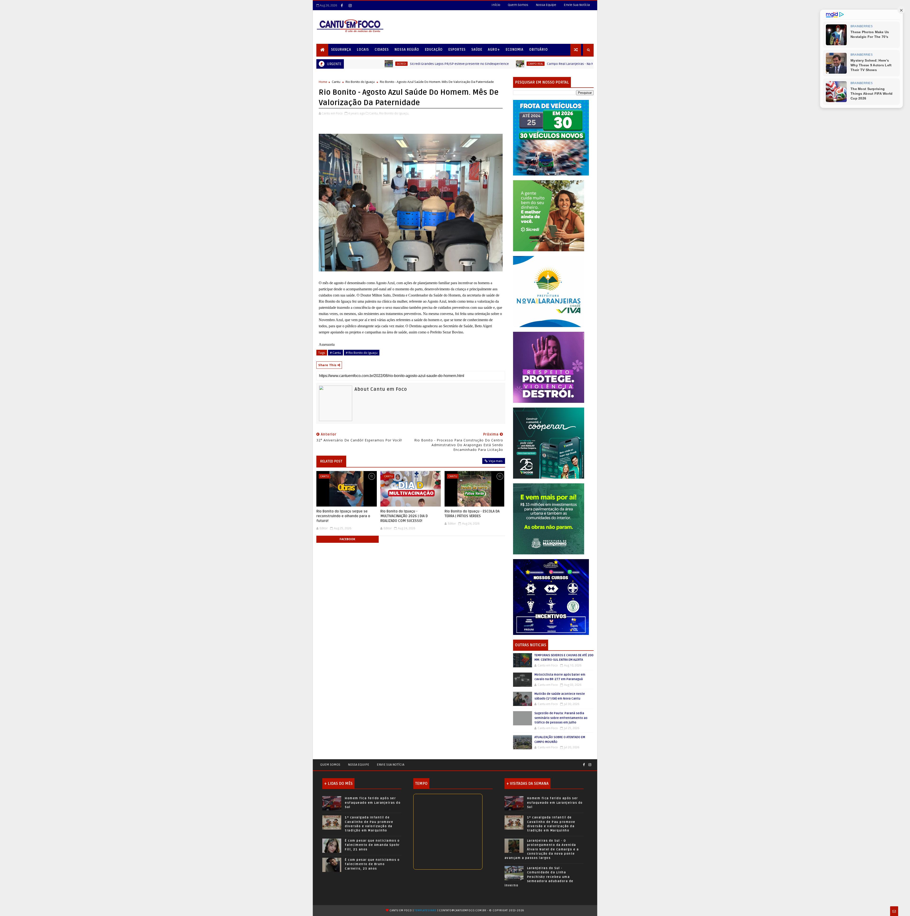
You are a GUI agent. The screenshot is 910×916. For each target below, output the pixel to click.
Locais (363, 50)
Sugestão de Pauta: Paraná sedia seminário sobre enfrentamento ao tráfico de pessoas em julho (560, 717)
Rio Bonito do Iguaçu (360, 82)
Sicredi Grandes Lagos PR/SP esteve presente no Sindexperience (368, 64)
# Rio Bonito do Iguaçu (362, 352)
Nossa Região (407, 50)
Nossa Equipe (546, 5)
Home (323, 82)
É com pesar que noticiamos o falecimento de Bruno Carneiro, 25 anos (372, 864)
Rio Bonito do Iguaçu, (394, 113)
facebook (347, 539)
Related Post (331, 461)
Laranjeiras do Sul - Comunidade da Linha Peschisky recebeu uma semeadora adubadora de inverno (539, 876)
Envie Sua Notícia (577, 5)
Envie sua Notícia (390, 765)
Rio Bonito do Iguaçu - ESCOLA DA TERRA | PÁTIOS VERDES (472, 513)
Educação (434, 50)
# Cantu (335, 352)
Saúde (476, 50)
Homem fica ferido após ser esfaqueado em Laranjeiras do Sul (372, 802)
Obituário (538, 50)
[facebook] (341, 5)
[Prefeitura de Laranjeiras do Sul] (551, 137)
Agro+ (494, 50)
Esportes (457, 50)
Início (495, 5)
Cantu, (373, 113)
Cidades (382, 50)
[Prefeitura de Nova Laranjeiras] (548, 291)
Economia (514, 50)
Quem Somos (518, 5)
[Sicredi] (548, 215)
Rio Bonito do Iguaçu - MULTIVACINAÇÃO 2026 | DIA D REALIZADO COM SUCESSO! (404, 516)
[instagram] (350, 5)
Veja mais (496, 461)
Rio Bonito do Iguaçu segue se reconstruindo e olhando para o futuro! (343, 516)
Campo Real (444, 63)
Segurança (341, 50)
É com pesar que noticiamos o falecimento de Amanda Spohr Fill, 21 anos (372, 845)
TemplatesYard (425, 910)
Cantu (336, 82)
